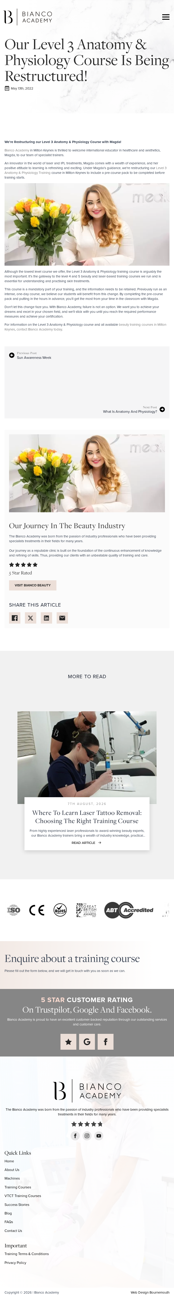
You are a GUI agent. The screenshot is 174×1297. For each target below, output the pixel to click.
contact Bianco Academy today (39, 329)
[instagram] (87, 1135)
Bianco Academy (17, 150)
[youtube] (98, 1135)
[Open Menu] (165, 17)
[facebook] (106, 1042)
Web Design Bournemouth (150, 1292)
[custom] (68, 1042)
